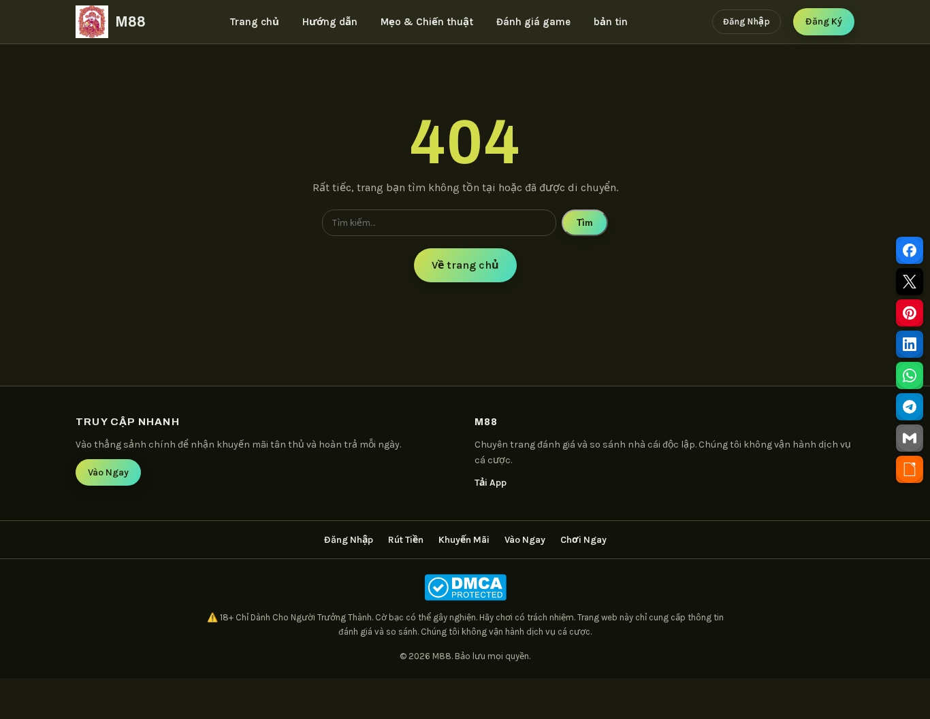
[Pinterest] (909, 313)
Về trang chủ (465, 264)
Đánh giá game (533, 22)
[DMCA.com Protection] (465, 587)
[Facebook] (909, 250)
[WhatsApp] (909, 375)
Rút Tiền (405, 540)
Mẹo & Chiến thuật (427, 22)
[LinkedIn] (909, 344)
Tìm (585, 223)
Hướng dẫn (329, 22)
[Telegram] (909, 406)
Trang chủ (254, 22)
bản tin (611, 22)
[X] (909, 281)
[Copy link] (909, 469)
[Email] (909, 438)
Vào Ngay (108, 472)
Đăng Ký (823, 21)
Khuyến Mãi (464, 540)
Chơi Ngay (583, 540)
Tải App (491, 482)
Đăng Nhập (746, 21)
